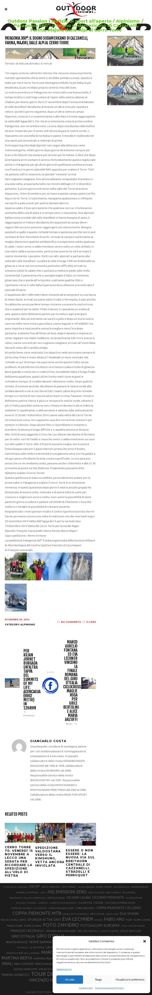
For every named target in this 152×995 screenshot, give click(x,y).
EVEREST (98, 920)
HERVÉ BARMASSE (42, 942)
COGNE (98, 902)
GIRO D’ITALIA (50, 935)
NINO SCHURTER (24, 963)
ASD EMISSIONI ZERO (67, 891)
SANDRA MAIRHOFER (25, 969)
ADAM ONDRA (104, 887)
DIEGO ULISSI (112, 914)
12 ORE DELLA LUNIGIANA (15, 887)
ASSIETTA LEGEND (96, 892)
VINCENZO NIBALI (45, 980)
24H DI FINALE (68, 887)
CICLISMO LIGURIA (78, 897)
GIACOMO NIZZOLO (87, 931)
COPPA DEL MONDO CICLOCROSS (28, 908)
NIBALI (7, 963)
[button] (144, 941)
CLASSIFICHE (85, 902)
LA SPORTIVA (36, 947)
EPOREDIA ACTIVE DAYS (44, 919)
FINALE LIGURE (14, 925)
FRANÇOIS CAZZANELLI (27, 930)
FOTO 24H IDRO (61, 924)
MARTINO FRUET (43, 958)
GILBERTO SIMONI (109, 931)
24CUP (34, 886)
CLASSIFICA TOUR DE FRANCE (62, 903)
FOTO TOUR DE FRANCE (133, 926)
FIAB (129, 919)
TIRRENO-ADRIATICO (15, 974)
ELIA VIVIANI (129, 913)
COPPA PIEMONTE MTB (36, 913)
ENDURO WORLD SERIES (13, 920)
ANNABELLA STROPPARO (27, 892)
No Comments (71, 622)
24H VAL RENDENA (86, 887)
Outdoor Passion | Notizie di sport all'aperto (60, 21)
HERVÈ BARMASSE (17, 942)
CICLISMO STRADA (133, 898)
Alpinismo (128, 21)
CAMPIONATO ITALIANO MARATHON (27, 898)
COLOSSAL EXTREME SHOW (120, 902)
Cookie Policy (86, 987)
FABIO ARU (114, 919)
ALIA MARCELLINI (121, 887)
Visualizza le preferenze (129, 979)
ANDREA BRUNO (140, 886)
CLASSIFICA (42, 903)
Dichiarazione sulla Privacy (109, 987)
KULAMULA (22, 947)
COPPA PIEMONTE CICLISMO (118, 908)
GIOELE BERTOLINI (130, 930)
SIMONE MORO (47, 969)
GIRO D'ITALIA (23, 936)
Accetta (69, 979)
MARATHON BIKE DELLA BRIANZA (23, 953)
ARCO (43, 892)
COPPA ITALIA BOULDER (60, 908)
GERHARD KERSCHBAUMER (61, 931)
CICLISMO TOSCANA (26, 903)
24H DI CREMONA (50, 886)
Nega (98, 979)
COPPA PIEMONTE (84, 908)
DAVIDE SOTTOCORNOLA (76, 914)
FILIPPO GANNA (142, 919)
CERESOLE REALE (56, 898)
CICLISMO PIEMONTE (108, 897)
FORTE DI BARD (33, 925)
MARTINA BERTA (16, 958)
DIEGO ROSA (97, 914)
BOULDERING (129, 892)
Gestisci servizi (64, 969)
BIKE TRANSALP (113, 892)
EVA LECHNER (77, 918)
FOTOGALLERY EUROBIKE (100, 925)
